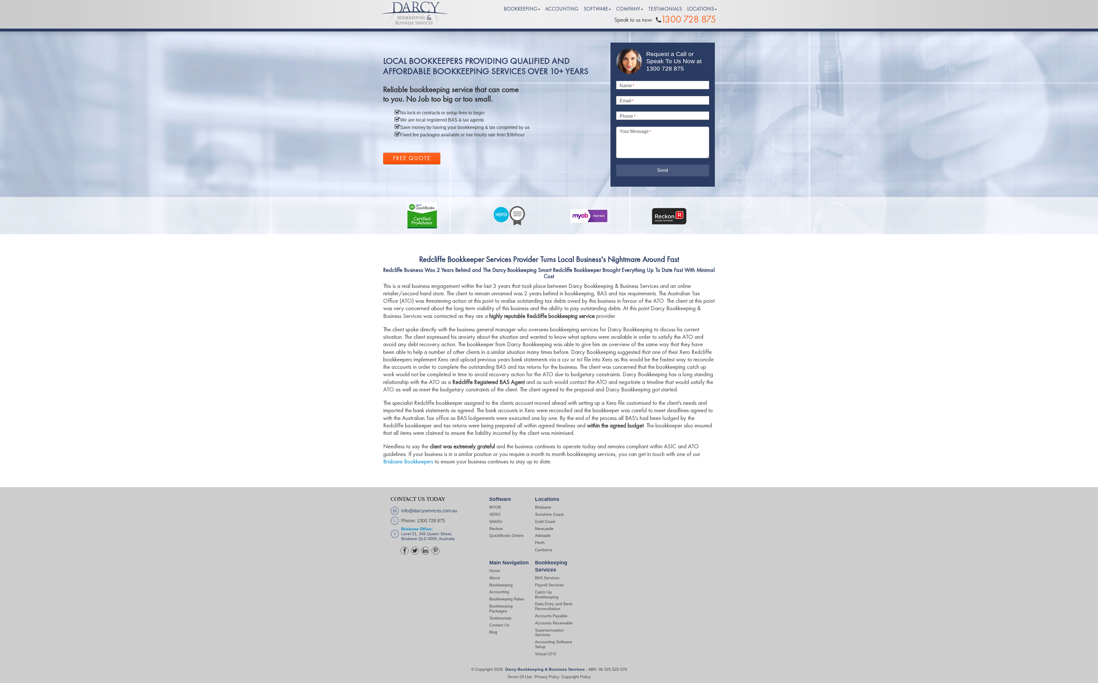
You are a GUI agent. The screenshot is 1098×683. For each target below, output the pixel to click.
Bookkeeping (501, 585)
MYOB (495, 507)
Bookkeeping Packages (501, 608)
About (494, 578)
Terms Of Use (519, 676)
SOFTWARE (596, 9)
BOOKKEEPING (520, 9)
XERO (494, 514)
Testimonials (500, 618)
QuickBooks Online (506, 535)
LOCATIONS (700, 9)
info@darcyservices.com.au (429, 510)
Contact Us (499, 625)
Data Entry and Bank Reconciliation (553, 606)
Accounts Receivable (554, 623)
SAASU (495, 521)
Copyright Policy (576, 676)
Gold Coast (545, 521)
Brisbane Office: (417, 529)
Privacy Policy (546, 676)
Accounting (499, 592)
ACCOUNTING (561, 9)
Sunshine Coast (549, 514)
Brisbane (543, 507)
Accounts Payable (551, 616)
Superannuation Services (549, 632)
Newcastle (544, 528)
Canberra (543, 549)
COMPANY (628, 9)
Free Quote (412, 159)
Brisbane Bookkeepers (408, 462)
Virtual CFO (545, 654)
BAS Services (547, 578)
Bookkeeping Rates (506, 599)
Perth (540, 542)
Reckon (496, 528)
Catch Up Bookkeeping (546, 594)
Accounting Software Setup (553, 644)
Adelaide (543, 535)
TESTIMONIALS (665, 9)
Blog (493, 632)
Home (494, 570)
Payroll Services (549, 585)
